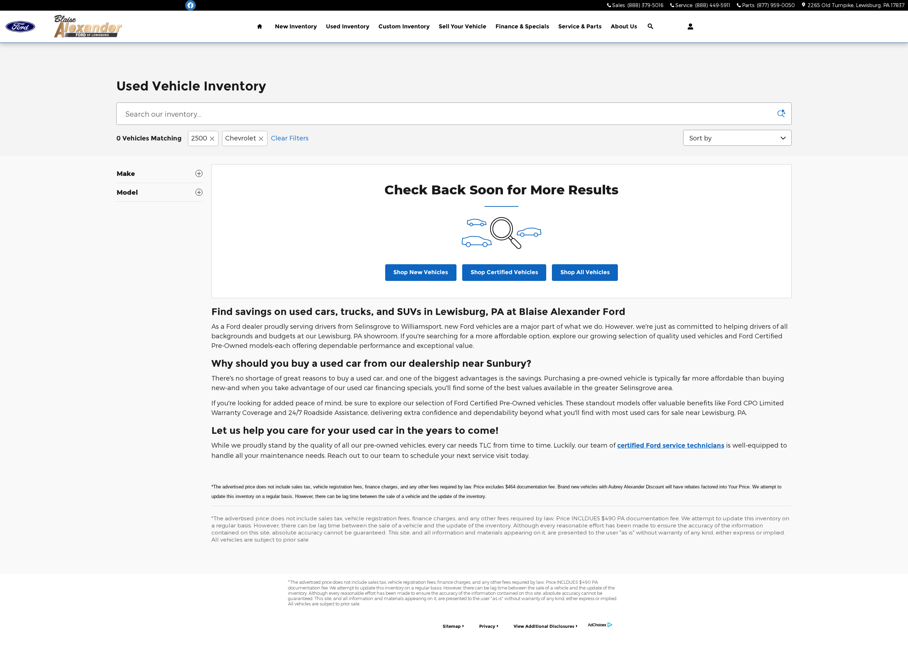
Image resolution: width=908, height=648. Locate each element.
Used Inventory (347, 26)
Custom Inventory (404, 26)
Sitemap (452, 626)
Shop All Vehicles (585, 272)
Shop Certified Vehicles (504, 272)
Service (580, 26)
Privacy (487, 626)
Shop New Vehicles (420, 272)
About (624, 26)
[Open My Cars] (688, 27)
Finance (522, 26)
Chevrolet (240, 138)
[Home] (20, 26)
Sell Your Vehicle (462, 26)
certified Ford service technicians (670, 445)
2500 (199, 138)
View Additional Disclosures (544, 626)
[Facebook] (190, 5)
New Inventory (296, 26)
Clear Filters (290, 138)
